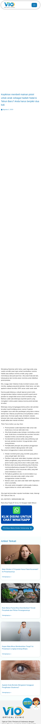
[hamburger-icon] (34, 5)
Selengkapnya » (6, 577)
